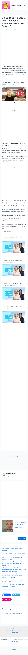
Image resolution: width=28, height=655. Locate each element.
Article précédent (14, 453)
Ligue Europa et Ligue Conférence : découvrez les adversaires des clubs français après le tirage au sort (14, 563)
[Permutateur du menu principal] (24, 5)
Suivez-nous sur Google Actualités (14, 613)
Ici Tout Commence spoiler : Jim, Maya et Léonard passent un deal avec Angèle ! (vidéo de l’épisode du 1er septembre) (14, 569)
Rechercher (5, 536)
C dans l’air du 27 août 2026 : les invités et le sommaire (12, 261)
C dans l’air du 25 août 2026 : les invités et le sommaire (12, 308)
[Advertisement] (14, 49)
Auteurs (14, 629)
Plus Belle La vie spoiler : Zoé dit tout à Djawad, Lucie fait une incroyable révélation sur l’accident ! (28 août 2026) (14, 575)
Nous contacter (14, 632)
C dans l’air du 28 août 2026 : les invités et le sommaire (12, 238)
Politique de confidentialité (14, 631)
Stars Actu (16, 5)
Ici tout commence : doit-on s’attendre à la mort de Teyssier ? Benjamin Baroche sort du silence (20, 524)
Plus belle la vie (14, 618)
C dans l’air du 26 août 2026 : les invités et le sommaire (12, 284)
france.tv (4, 84)
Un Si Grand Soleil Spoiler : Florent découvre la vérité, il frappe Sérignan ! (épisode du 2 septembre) (14, 548)
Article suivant (14, 456)
